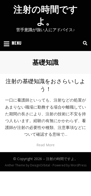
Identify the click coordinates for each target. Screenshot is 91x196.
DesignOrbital (40, 165)
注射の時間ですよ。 (62, 158)
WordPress (78, 165)
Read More (45, 144)
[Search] (83, 43)
